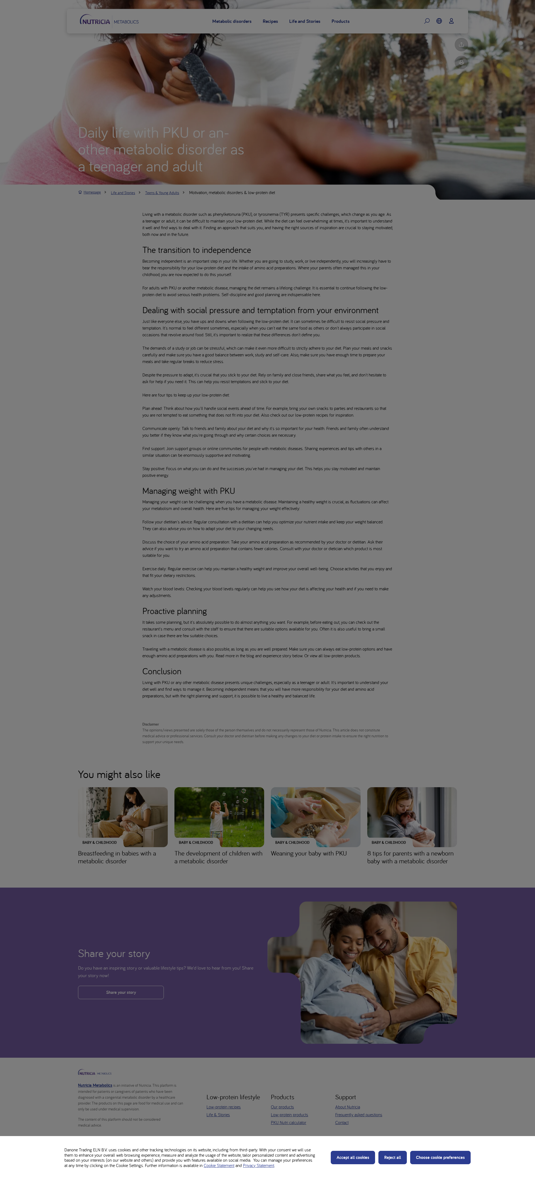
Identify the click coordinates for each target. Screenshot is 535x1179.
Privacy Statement (258, 1165)
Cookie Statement (219, 1165)
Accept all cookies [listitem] (353, 1157)
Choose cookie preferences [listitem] (440, 1157)
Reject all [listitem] (392, 1157)
